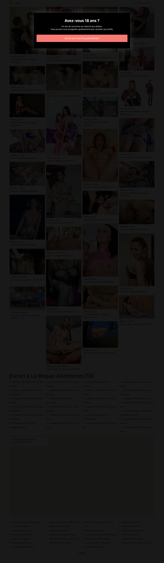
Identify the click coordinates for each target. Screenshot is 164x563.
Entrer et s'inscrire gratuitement (82, 38)
